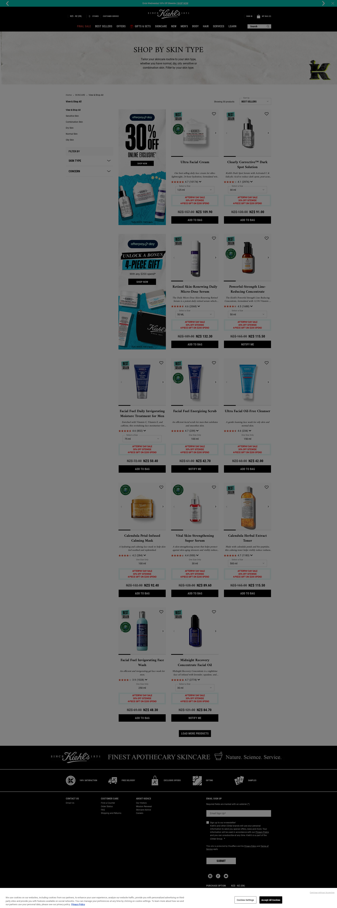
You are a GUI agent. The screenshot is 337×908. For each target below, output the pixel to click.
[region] (168, 898)
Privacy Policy (78, 904)
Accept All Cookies (270, 899)
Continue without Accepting (322, 892)
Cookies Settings (245, 899)
